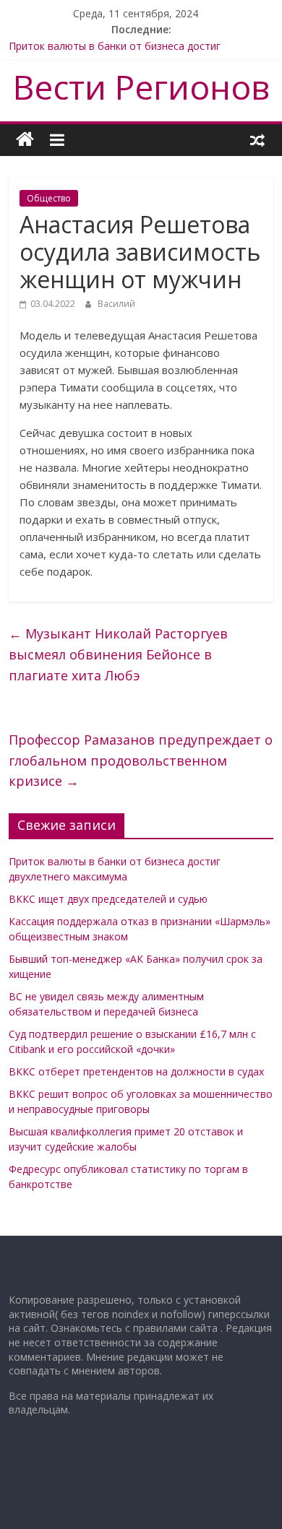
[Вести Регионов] (25, 139)
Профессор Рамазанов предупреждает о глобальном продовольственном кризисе (141, 760)
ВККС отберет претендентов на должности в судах (136, 1071)
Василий (116, 304)
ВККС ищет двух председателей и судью (108, 899)
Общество (49, 198)
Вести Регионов (141, 86)
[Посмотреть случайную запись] (257, 139)
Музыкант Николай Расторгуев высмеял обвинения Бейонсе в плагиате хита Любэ (118, 654)
